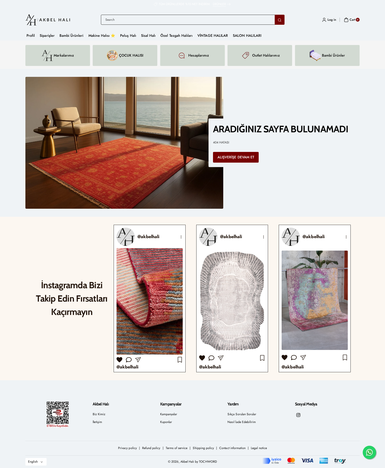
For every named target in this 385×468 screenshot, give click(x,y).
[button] (351, 19)
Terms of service (177, 448)
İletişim (97, 422)
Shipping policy (203, 448)
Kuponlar (166, 422)
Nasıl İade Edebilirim (241, 422)
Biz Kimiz (99, 414)
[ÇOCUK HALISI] (112, 55)
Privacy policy (127, 448)
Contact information (232, 448)
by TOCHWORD (206, 461)
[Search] (280, 20)
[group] (150, 298)
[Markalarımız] (47, 55)
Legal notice (259, 448)
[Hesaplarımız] (181, 55)
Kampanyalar (168, 414)
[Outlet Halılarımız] (245, 55)
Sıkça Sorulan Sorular (241, 414)
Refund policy (151, 448)
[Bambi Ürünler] (315, 55)
